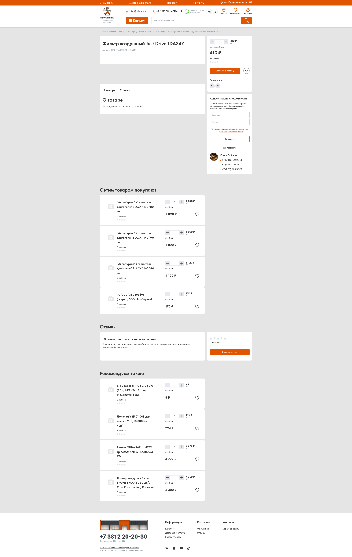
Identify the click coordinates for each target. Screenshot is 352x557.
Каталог (169, 529)
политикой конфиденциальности (231, 131)
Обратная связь (230, 529)
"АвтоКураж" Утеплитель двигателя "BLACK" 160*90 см (135, 268)
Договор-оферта (132, 547)
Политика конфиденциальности (112, 547)
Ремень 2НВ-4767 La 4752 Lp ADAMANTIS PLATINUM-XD (135, 451)
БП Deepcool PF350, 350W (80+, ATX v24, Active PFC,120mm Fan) (135, 390)
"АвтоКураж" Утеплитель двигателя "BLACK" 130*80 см (135, 206)
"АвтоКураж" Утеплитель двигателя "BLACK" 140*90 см (135, 237)
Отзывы (125, 90)
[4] (221, 338)
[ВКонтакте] (212, 85)
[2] (214, 338)
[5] (224, 338)
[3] (218, 338)
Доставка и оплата (140, 2)
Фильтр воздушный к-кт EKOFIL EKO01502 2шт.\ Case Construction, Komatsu (135, 482)
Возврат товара (173, 537)
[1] (211, 338)
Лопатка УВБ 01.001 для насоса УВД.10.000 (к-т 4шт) (133, 421)
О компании (106, 2)
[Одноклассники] (217, 85)
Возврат (172, 2)
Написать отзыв (229, 352)
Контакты (198, 2)
